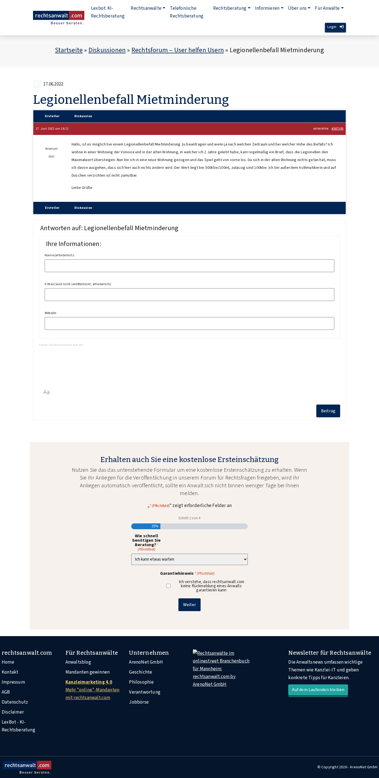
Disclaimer (13, 712)
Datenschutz (15, 702)
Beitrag (328, 411)
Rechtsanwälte (146, 8)
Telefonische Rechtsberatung (186, 12)
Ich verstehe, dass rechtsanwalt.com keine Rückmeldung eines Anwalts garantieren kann (211, 586)
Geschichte (140, 672)
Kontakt (10, 672)
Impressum (13, 682)
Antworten (321, 129)
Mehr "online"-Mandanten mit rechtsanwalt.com (92, 690)
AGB (6, 692)
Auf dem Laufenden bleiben (318, 690)
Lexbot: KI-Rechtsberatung (108, 12)
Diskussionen (107, 50)
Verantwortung (144, 692)
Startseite (69, 50)
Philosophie (141, 682)
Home (8, 662)
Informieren (267, 8)
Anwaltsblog (78, 662)
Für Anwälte (327, 8)
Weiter (189, 605)
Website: (51, 313)
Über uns (297, 8)
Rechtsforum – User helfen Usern (178, 50)
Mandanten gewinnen (87, 672)
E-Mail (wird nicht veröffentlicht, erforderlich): (78, 284)
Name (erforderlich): (60, 255)
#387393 (337, 128)
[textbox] (189, 362)
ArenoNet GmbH (146, 662)
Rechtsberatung (230, 8)
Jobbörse (139, 702)
